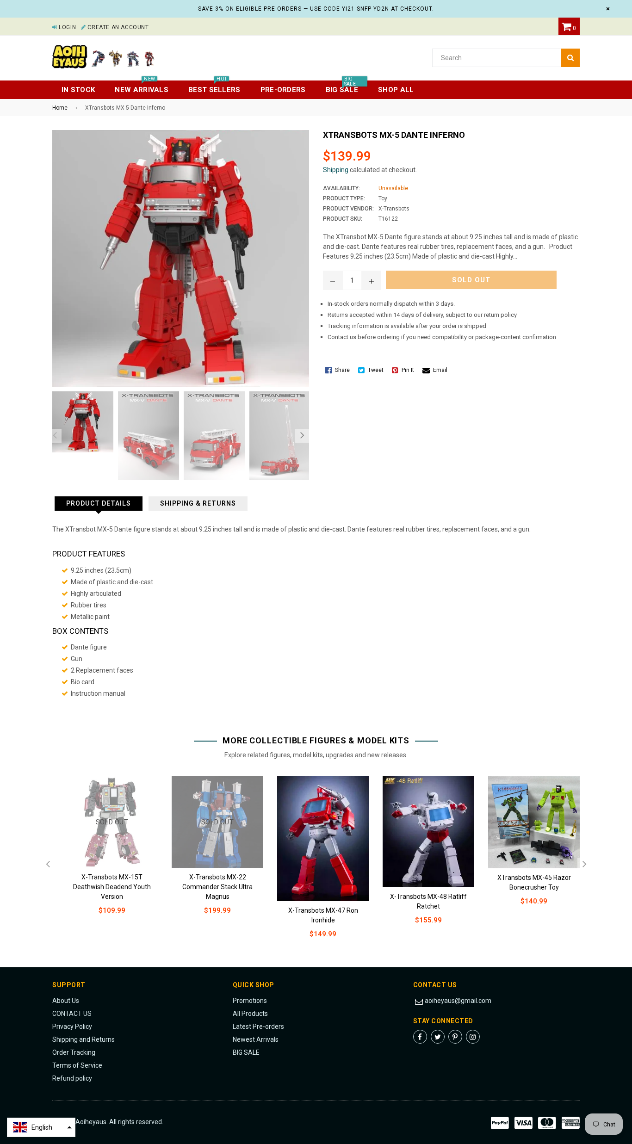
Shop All (396, 90)
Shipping (335, 169)
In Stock (78, 90)
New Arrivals (141, 87)
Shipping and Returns (83, 1039)
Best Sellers (214, 87)
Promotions (250, 1000)
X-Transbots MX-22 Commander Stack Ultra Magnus (217, 886)
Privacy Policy (72, 1026)
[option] (80, 421)
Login (66, 27)
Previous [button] (55, 436)
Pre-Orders (283, 90)
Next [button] (302, 436)
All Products (250, 1013)
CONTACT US (72, 1013)
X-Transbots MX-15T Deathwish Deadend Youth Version (112, 886)
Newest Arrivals (256, 1039)
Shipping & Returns (198, 503)
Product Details (98, 503)
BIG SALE (246, 1052)
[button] (41, 1127)
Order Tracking (73, 1052)
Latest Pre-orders (258, 1026)
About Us (65, 1000)
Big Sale (342, 87)
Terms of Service (77, 1065)
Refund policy (72, 1078)
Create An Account (117, 27)
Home (60, 108)
